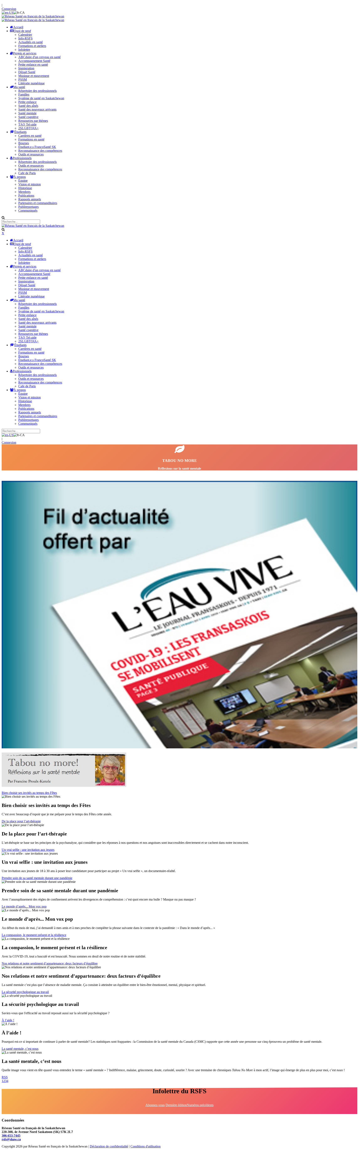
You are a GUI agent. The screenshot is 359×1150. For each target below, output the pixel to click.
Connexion (9, 9)
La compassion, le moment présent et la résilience (34, 935)
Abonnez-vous (155, 1105)
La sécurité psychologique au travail (25, 992)
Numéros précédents (200, 1105)
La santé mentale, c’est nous (20, 1048)
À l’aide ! (8, 1020)
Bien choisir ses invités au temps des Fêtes (29, 793)
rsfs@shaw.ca (11, 1139)
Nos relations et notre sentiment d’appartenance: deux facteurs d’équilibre (50, 963)
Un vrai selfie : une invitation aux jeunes (28, 849)
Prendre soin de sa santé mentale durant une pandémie (37, 878)
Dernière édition (176, 1105)
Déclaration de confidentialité (109, 1146)
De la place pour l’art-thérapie (21, 821)
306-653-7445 (11, 1135)
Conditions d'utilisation (145, 1146)
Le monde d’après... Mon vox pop (24, 906)
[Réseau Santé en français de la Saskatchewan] (33, 16)
